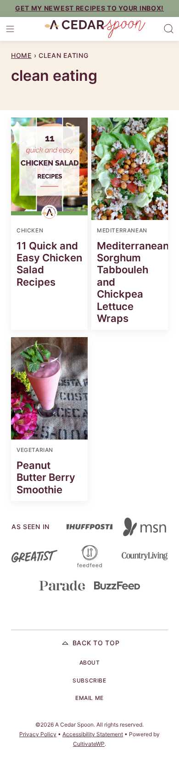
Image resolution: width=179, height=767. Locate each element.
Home (21, 55)
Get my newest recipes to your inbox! (89, 8)
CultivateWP (89, 743)
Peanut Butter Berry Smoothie (46, 477)
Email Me (89, 697)
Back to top (96, 643)
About (89, 662)
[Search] (169, 29)
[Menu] (10, 29)
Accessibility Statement (92, 734)
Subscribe (89, 680)
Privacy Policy (37, 734)
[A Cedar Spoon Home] (95, 29)
